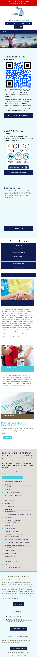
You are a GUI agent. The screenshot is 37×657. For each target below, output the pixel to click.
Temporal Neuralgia (12, 561)
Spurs (7, 559)
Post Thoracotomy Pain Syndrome (17, 542)
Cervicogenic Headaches (13, 495)
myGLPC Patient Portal (11, 24)
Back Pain (8, 487)
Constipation (9, 500)
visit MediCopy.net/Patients (17, 101)
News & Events (18, 267)
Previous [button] (2, 40)
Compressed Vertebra (13, 498)
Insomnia (8, 517)
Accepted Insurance (18, 256)
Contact (13, 655)
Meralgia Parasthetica (13, 520)
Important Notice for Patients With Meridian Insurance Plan (13, 424)
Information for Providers (18, 628)
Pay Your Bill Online (18, 172)
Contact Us (18, 228)
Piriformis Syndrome (12, 537)
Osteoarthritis (10, 525)
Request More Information (16, 621)
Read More (8, 437)
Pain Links (18, 259)
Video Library (17, 477)
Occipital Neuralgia (12, 523)
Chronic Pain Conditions (18, 252)
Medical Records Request (16, 619)
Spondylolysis (10, 556)
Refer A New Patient (14, 617)
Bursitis (8, 489)
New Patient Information (25, 24)
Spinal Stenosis (10, 553)
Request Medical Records (18, 116)
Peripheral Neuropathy (13, 531)
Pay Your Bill (18, 27)
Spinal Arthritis (10, 550)
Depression (9, 503)
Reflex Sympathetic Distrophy (15, 545)
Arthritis (8, 484)
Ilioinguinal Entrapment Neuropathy (18, 514)
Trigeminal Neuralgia (12, 567)
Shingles (8, 548)
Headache (8, 509)
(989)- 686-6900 (23, 20)
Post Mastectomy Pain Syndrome (16, 539)
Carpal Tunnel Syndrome (13, 492)
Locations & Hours (18, 263)
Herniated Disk (10, 512)
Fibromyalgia (9, 506)
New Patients (18, 604)
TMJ (6, 564)
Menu (2, 31)
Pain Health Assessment (18, 275)
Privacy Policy (22, 655)
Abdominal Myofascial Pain (14, 481)
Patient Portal (18, 245)
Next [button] (34, 40)
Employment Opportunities (18, 648)
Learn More (7, 477)
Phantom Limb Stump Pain (13, 534)
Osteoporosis (10, 528)
